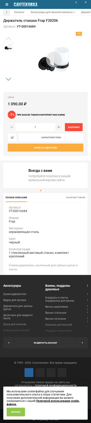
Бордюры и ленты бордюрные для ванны (59, 299)
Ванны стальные (55, 312)
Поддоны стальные (57, 336)
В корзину (74, 127)
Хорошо (16, 412)
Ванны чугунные (55, 318)
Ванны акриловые (56, 306)
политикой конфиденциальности (55, 385)
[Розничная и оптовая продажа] (25, 4)
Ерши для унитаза (14, 324)
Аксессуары (12, 285)
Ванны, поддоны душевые (57, 287)
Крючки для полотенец (17, 336)
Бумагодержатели (14, 294)
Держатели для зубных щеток (17, 308)
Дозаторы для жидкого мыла (18, 317)
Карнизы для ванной (58, 324)
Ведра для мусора (14, 300)
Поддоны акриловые (58, 330)
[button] (8, 79)
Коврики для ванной (16, 330)
